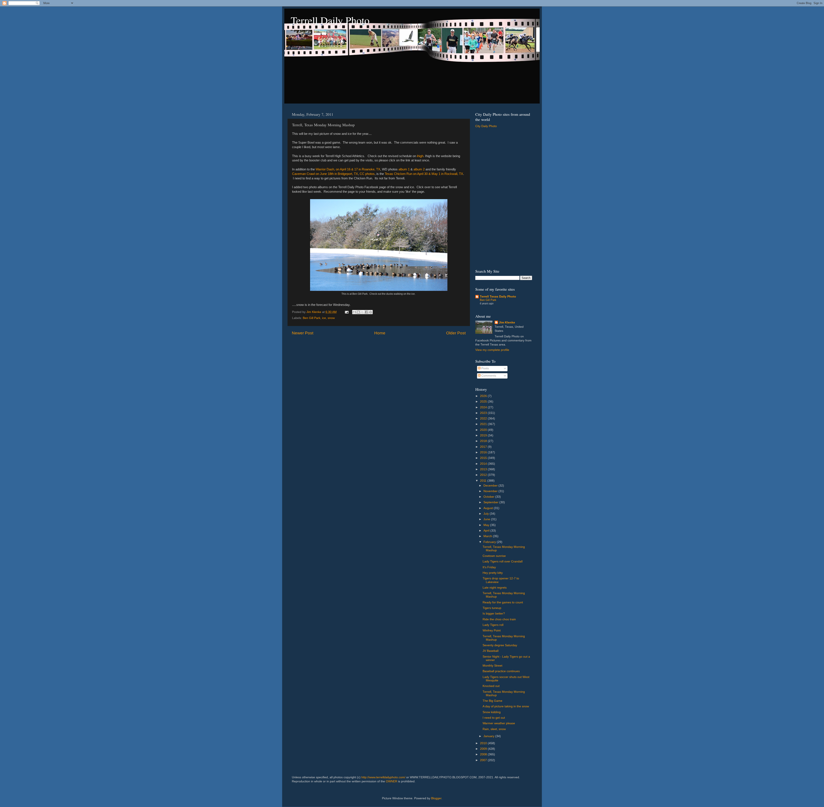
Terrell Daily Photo (330, 20)
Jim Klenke (507, 322)
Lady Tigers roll (493, 625)
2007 (484, 760)
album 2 (419, 169)
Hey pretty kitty (493, 572)
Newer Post (302, 333)
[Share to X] (362, 312)
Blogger (436, 798)
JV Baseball (490, 650)
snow (331, 318)
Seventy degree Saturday (500, 645)
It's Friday (489, 567)
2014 (484, 463)
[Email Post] (346, 312)
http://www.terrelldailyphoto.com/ (383, 777)
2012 (484, 474)
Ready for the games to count (503, 602)
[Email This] (354, 312)
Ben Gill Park (311, 318)
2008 (484, 754)
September (491, 502)
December (490, 485)
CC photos (367, 174)
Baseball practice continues (501, 671)
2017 (484, 446)
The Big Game (492, 700)
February (490, 542)
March (488, 536)
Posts (484, 368)
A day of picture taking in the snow (506, 706)
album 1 (404, 169)
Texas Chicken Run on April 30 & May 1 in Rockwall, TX (424, 174)
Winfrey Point (492, 630)
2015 (484, 458)
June (487, 519)
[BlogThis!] (358, 312)
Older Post (456, 333)
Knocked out (491, 686)
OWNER (391, 781)
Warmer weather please (499, 723)
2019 (484, 435)
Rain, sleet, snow (494, 729)
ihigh (420, 156)
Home (379, 333)
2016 (484, 452)
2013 (484, 469)
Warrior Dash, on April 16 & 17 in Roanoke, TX (348, 169)
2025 (484, 401)
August (488, 508)
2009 (484, 748)
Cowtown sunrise (494, 556)
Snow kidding (492, 712)
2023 (484, 413)
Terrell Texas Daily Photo (498, 296)
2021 (484, 424)
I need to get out (494, 717)
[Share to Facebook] (366, 312)
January (489, 736)
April (486, 530)
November (490, 491)
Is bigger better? (494, 613)
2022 (484, 418)
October (489, 496)
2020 (484, 429)
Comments (488, 375)
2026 (484, 396)
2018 (484, 441)
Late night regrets (495, 587)
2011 (483, 480)
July (486, 513)
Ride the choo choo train (499, 619)
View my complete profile (492, 350)
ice (324, 318)
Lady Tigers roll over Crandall (503, 561)
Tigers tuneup (492, 608)
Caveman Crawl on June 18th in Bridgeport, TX (325, 174)
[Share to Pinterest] (370, 312)
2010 (484, 743)
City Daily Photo (486, 126)
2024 (484, 407)
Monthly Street (492, 665)
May (486, 525)
